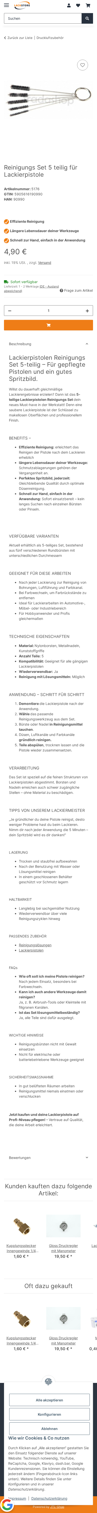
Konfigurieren (49, 1414)
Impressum (17, 1498)
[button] (68, 5)
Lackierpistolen (31, 950)
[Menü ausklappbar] (6, 3)
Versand (44, 262)
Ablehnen (49, 1429)
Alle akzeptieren (49, 1400)
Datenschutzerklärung (49, 1498)
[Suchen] (87, 18)
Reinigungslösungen (35, 945)
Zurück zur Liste (20, 38)
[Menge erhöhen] (87, 311)
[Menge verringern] (9, 311)
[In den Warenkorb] (8, 53)
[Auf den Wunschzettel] (82, 65)
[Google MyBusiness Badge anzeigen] (7, 1504)
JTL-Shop (57, 1507)
